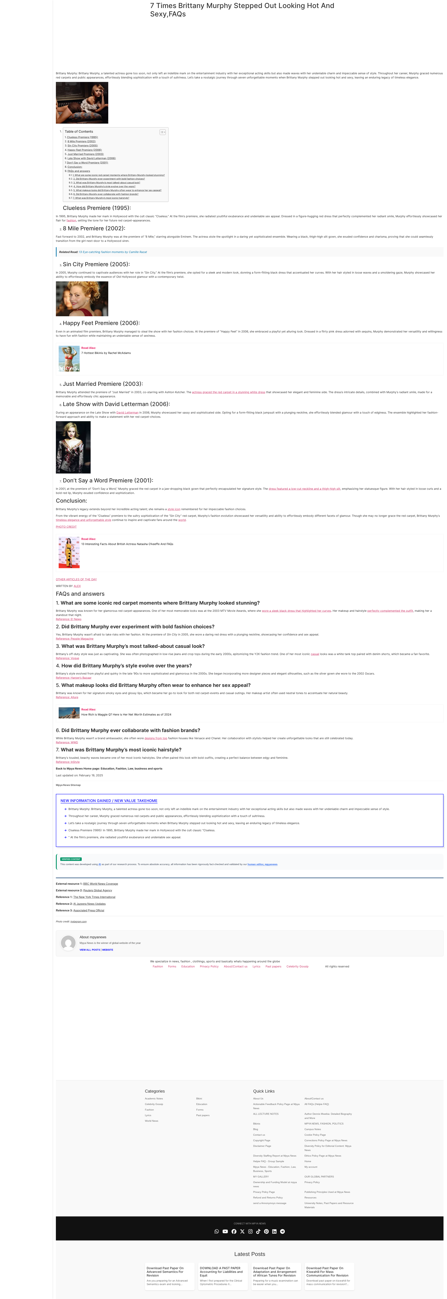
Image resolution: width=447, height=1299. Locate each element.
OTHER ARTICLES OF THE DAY (76, 579)
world (182, 520)
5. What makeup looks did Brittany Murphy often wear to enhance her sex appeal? (117, 190)
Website (107, 950)
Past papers (273, 966)
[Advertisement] (26, 649)
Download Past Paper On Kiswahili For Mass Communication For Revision (327, 1271)
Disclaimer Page (262, 1146)
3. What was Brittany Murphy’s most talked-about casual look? (106, 182)
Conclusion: (75, 166)
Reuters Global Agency (97, 890)
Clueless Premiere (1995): (82, 137)
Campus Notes (313, 1129)
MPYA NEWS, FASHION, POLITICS (324, 1123)
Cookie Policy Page (315, 1134)
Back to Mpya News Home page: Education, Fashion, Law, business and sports (109, 768)
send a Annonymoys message (269, 1203)
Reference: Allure (67, 697)
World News (151, 1120)
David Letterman (127, 412)
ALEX (77, 586)
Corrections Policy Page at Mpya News (326, 1140)
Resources (310, 1197)
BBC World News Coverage (100, 884)
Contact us (259, 1134)
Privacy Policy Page (264, 1192)
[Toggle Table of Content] (161, 132)
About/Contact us (235, 966)
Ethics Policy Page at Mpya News (323, 1155)
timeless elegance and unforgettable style (83, 520)
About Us (258, 1098)
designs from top (156, 738)
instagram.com (79, 921)
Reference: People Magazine (74, 638)
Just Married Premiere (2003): (86, 154)
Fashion (158, 966)
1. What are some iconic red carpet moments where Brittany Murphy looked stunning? (119, 175)
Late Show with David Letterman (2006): (92, 158)
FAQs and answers (79, 170)
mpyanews (98, 937)
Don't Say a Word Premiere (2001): (87, 162)
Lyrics (256, 966)
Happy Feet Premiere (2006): (85, 149)
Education (188, 966)
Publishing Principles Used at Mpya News (327, 1192)
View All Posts (90, 950)
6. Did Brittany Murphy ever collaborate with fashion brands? (105, 194)
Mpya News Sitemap (68, 784)
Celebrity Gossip (298, 966)
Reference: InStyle (68, 762)
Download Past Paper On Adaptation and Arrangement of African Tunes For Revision (274, 1271)
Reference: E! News (68, 619)
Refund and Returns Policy (268, 1197)
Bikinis (256, 1123)
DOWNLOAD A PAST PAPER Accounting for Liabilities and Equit (221, 1271)
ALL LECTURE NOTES (266, 1113)
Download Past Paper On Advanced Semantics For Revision (165, 1271)
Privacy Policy (209, 966)
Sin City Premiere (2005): (83, 145)
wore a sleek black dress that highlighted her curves (296, 610)
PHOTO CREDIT (66, 526)
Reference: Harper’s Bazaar (73, 677)
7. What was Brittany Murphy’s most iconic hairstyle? (101, 197)
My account (311, 1166)
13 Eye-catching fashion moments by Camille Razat (113, 252)
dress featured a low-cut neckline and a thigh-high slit (304, 488)
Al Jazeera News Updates (89, 904)
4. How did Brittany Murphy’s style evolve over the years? (104, 186)
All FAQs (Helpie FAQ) (317, 1104)
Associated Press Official (88, 910)
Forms (172, 966)
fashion (71, 220)
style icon (174, 509)
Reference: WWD (67, 742)
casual (315, 654)
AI (99, 864)
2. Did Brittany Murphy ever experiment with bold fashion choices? (109, 178)
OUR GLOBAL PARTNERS (319, 1176)
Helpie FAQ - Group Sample (268, 1161)
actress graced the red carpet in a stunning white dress (228, 392)
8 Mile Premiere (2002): (82, 141)
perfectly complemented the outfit (390, 610)
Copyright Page (261, 1140)
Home (308, 1161)
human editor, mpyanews (262, 864)
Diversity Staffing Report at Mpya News (274, 1155)
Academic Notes (154, 1098)
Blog (255, 1129)
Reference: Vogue (67, 658)
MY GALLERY (261, 1176)
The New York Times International (94, 897)
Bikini (199, 1098)
